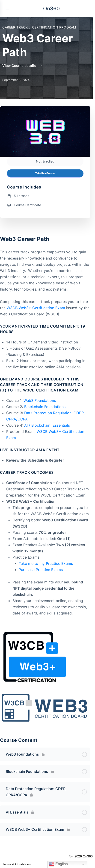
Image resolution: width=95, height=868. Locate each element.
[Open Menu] (7, 8)
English (61, 864)
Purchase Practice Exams (41, 569)
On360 (51, 8)
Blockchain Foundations (44, 406)
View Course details (19, 65)
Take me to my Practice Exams (46, 563)
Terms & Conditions (16, 864)
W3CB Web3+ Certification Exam (36, 308)
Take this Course (45, 173)
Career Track (15, 27)
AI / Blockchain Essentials (47, 425)
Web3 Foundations (40, 400)
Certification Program (54, 27)
